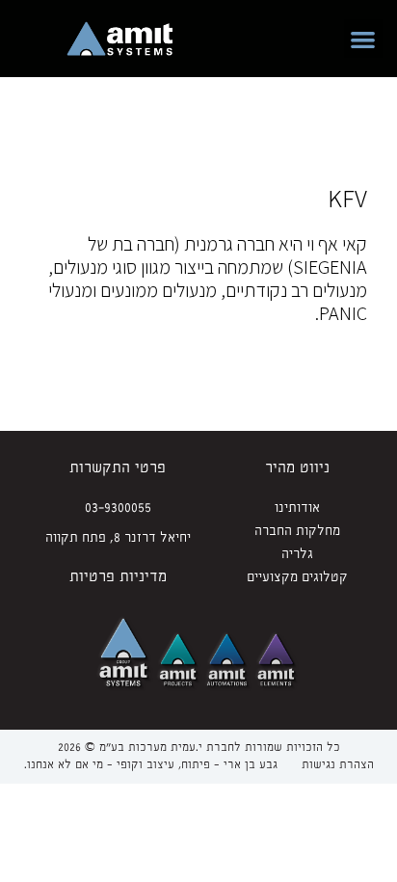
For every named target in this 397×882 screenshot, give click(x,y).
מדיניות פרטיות (118, 577)
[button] (364, 39)
